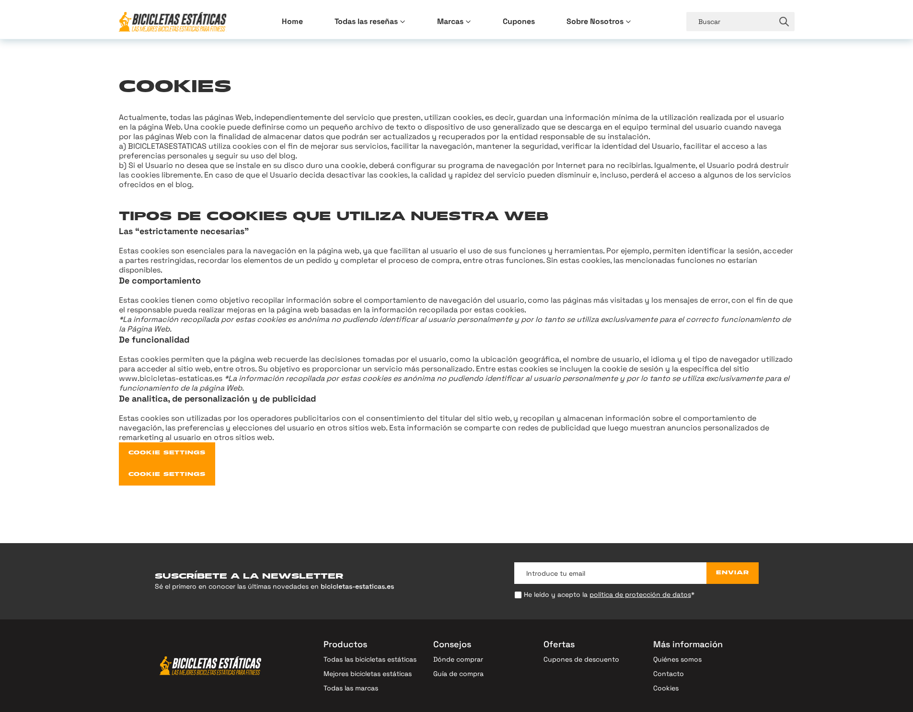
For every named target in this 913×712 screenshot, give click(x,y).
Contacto (668, 673)
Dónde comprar (458, 659)
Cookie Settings (167, 453)
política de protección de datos (640, 594)
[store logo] (173, 22)
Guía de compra (458, 673)
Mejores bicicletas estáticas (368, 673)
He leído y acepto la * (609, 594)
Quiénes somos (677, 659)
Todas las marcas (351, 688)
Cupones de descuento (581, 659)
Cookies (666, 688)
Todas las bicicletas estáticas (370, 659)
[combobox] (730, 21)
